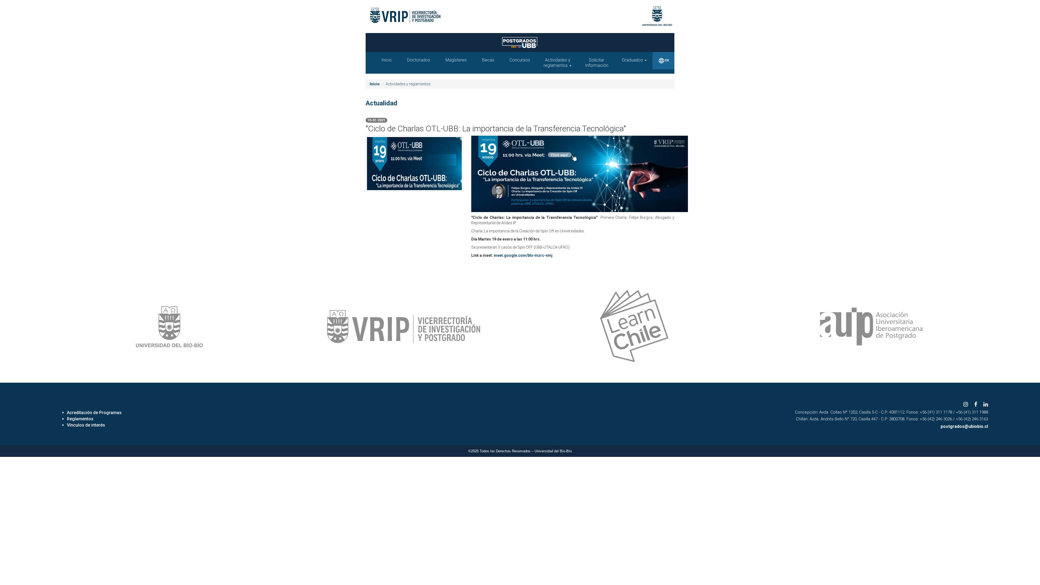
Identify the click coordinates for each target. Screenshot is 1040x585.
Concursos (519, 60)
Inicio (386, 60)
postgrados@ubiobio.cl (964, 426)
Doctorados (418, 60)
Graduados (633, 60)
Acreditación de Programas (94, 412)
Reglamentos (80, 418)
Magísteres (456, 60)
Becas (488, 60)
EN (663, 60)
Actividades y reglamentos (557, 62)
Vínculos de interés (86, 425)
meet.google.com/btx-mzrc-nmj (523, 255)
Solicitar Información (596, 62)
